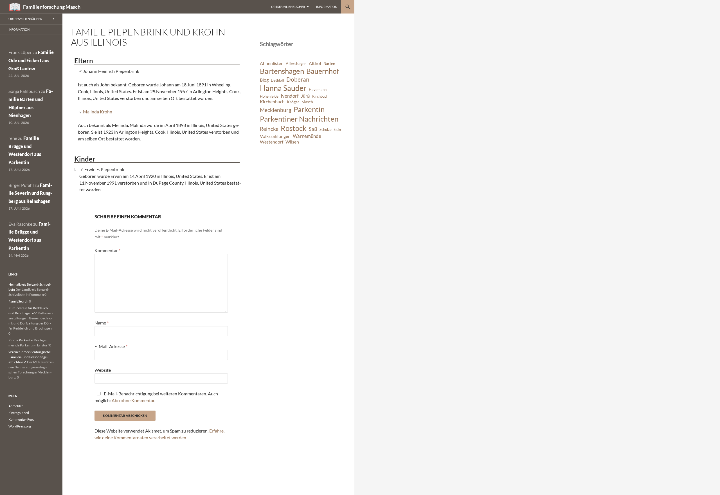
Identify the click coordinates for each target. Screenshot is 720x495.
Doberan (297, 79)
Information (326, 6)
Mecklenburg (275, 110)
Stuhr (337, 129)
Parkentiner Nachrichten (299, 118)
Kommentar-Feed (21, 419)
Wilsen (292, 141)
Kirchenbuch (272, 101)
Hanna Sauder (283, 88)
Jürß (305, 95)
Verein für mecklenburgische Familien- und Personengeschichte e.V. (29, 357)
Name (101, 322)
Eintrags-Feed (18, 413)
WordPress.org (19, 426)
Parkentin (309, 109)
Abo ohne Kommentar (133, 400)
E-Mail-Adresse (110, 346)
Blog (264, 79)
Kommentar (107, 250)
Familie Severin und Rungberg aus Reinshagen (30, 193)
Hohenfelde (269, 96)
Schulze (326, 129)
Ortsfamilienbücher (288, 6)
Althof (315, 63)
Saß (313, 129)
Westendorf (271, 141)
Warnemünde (307, 136)
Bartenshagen (282, 71)
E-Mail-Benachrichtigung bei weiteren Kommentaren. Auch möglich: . (156, 397)
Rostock (294, 128)
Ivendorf (290, 96)
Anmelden (16, 406)
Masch (307, 101)
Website (102, 370)
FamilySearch (18, 301)
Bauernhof (322, 71)
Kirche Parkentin (20, 340)
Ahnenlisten (272, 63)
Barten (329, 63)
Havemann (318, 90)
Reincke (269, 129)
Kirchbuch (320, 96)
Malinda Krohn (97, 111)
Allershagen (296, 63)
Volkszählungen (275, 136)
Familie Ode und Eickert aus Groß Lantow (31, 60)
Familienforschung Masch (51, 7)
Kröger (293, 101)
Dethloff (277, 80)
